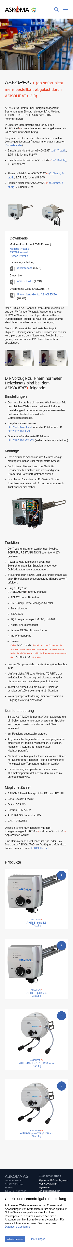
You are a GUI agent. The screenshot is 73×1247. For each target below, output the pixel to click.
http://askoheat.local (20, 427)
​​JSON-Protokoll (19, 252)
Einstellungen (37, 1239)
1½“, (58, 150)
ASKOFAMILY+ (40, 848)
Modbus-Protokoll (20, 248)
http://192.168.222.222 (21, 440)
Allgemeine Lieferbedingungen (53, 1180)
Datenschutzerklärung (17, 1226)
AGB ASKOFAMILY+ (49, 1183)
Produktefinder (13, 145)
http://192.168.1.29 (19, 431)
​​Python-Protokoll (19, 256)
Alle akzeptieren (15, 1239)
